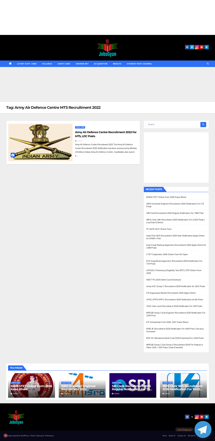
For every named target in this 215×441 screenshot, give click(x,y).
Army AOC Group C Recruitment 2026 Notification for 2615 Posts (175, 286)
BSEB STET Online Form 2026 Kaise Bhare (166, 197)
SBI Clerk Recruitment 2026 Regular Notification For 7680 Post (174, 213)
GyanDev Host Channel (139, 64)
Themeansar (49, 436)
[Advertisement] (74, 17)
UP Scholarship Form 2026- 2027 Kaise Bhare (167, 322)
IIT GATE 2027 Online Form (158, 229)
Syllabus (47, 64)
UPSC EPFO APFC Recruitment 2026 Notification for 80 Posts (174, 300)
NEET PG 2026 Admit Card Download (163, 280)
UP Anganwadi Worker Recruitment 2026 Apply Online (171, 293)
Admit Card (63, 64)
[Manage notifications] (5, 436)
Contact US (181, 436)
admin (80, 141)
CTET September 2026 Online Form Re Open (167, 254)
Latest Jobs (80, 127)
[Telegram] (203, 429)
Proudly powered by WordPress (17, 436)
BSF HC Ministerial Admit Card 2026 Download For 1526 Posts (175, 338)
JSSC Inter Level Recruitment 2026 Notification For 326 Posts (174, 306)
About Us (172, 436)
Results (117, 64)
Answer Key (82, 64)
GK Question (101, 64)
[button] (208, 64)
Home (164, 436)
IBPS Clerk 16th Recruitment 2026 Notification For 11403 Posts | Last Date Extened (182, 389)
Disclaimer (191, 436)
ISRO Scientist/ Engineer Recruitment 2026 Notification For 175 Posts (79, 389)
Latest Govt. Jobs (27, 64)
